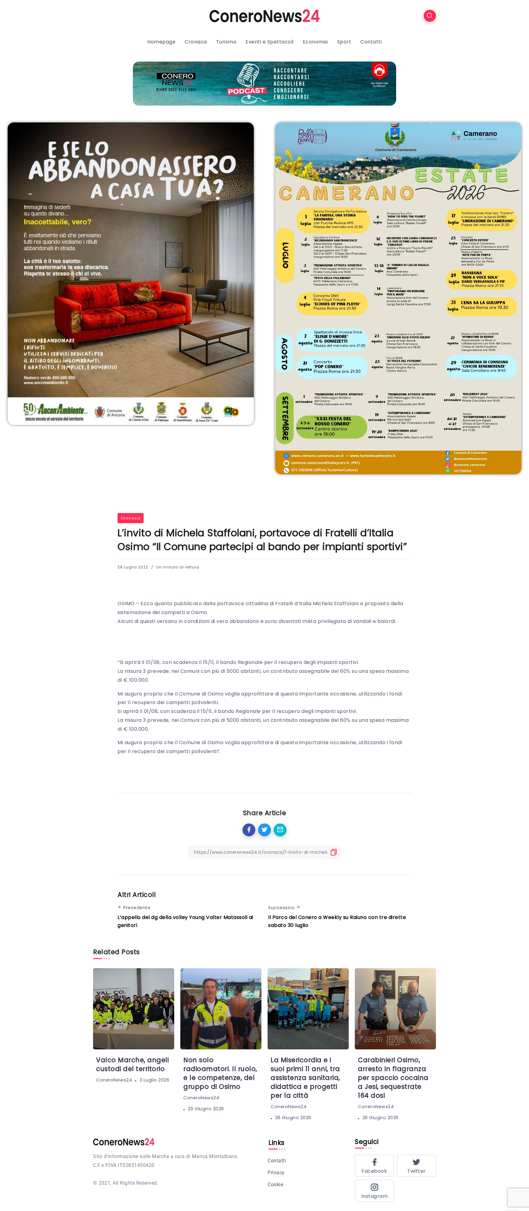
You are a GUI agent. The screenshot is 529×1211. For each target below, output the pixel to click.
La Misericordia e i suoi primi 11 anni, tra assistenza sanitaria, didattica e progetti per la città (305, 1077)
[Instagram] (374, 1191)
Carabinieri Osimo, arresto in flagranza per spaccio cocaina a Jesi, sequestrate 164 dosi (393, 1077)
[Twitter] (416, 1165)
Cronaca (131, 518)
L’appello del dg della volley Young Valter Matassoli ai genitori (185, 921)
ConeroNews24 (114, 1080)
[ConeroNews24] (264, 15)
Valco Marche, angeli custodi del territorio (132, 1064)
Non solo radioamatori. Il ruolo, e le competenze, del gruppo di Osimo (220, 1073)
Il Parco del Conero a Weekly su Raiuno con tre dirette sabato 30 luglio (337, 921)
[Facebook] (374, 1165)
